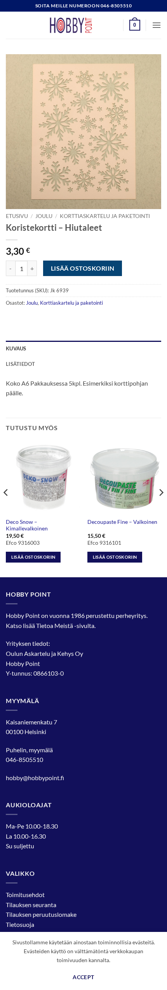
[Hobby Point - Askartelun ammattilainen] (78, 25)
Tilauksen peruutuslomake (41, 914)
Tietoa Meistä (54, 625)
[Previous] (6, 507)
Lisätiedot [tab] (20, 364)
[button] (134, 25)
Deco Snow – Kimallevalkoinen (27, 525)
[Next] (160, 507)
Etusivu (17, 216)
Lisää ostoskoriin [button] (33, 556)
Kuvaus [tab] (16, 348)
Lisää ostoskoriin (83, 268)
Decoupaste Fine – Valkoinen (122, 522)
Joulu (43, 216)
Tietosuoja (20, 924)
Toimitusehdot (25, 894)
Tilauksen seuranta (31, 904)
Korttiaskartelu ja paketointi (105, 216)
